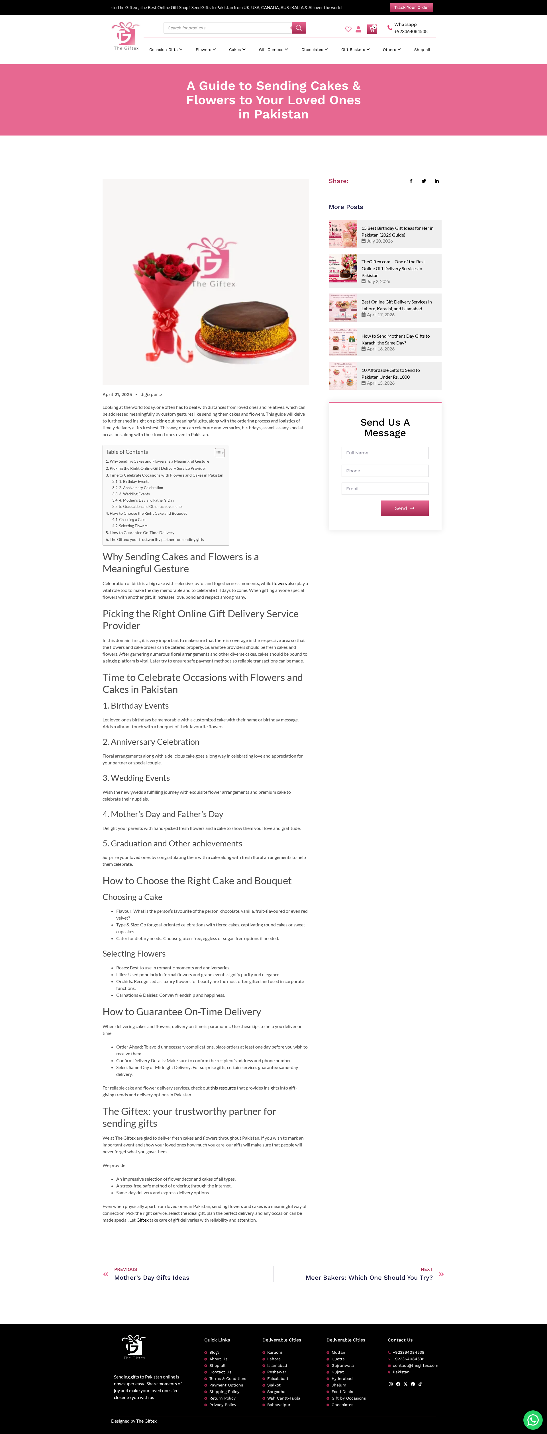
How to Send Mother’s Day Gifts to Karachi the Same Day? (396, 339)
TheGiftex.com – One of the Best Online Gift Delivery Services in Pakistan (393, 268)
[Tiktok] (420, 1384)
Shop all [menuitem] (422, 49)
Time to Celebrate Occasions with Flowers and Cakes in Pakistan (166, 475)
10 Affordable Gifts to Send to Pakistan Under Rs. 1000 (391, 373)
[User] (358, 29)
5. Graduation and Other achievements (151, 506)
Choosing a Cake (132, 519)
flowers (279, 583)
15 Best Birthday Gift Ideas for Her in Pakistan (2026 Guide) (398, 231)
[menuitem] (165, 47)
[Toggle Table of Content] (217, 453)
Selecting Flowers (133, 526)
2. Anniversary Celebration (141, 487)
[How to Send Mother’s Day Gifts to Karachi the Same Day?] (343, 342)
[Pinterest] (413, 1384)
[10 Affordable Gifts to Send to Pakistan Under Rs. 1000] (343, 376)
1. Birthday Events (134, 481)
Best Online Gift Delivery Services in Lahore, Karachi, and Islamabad (397, 305)
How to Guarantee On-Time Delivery (142, 532)
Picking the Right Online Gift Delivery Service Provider (158, 468)
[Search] (299, 28)
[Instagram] (391, 1384)
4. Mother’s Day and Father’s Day (146, 500)
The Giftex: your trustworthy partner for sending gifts (157, 539)
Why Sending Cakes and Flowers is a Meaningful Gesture (159, 461)
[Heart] (348, 29)
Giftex (143, 1219)
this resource (223, 1087)
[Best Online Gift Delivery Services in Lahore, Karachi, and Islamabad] (343, 308)
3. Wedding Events (134, 494)
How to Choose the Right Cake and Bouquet (148, 513)
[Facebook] (398, 1384)
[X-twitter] (406, 1384)
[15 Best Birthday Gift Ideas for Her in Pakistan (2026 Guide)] (343, 234)
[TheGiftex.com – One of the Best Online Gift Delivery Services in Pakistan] (343, 268)
